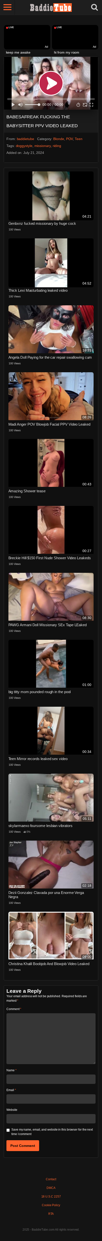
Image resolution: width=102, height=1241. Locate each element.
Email (11, 1090)
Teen (78, 139)
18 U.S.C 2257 (51, 1196)
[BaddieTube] (51, 7)
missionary (42, 146)
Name (11, 1070)
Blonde (58, 139)
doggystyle (24, 146)
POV (69, 139)
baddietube (25, 139)
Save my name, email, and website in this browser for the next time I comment (52, 1132)
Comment (13, 1009)
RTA (51, 1214)
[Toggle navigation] (7, 7)
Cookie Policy (51, 1205)
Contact (51, 1179)
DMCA (51, 1188)
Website (11, 1110)
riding (57, 146)
